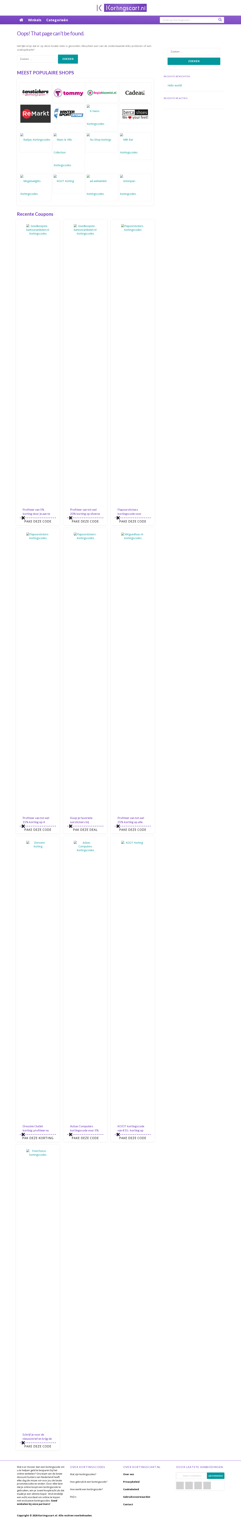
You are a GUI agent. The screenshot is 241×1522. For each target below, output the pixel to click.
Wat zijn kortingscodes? (83, 1474)
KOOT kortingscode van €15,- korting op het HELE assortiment (131, 1130)
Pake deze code (37, 521)
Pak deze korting (37, 1138)
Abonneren (215, 1476)
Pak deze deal (85, 830)
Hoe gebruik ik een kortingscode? (88, 1481)
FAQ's (73, 1496)
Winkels (34, 20)
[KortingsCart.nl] (121, 7)
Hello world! (175, 85)
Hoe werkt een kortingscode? (86, 1489)
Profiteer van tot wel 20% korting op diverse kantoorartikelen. (85, 514)
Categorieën (57, 20)
